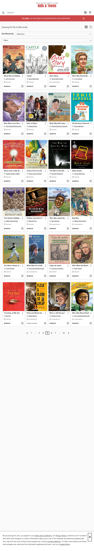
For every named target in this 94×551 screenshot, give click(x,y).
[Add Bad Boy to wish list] (90, 228)
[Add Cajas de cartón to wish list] (67, 276)
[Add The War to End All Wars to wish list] (67, 181)
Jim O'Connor (10, 79)
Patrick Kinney (56, 316)
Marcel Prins (33, 221)
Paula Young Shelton (35, 174)
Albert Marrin (33, 316)
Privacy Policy (61, 536)
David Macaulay (34, 79)
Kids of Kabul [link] (32, 123)
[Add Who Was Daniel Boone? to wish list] (90, 86)
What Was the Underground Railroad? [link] (35, 266)
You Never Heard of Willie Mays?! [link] (12, 266)
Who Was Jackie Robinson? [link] (58, 218)
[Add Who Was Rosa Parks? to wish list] (90, 323)
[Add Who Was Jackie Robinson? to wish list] (67, 228)
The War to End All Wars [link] (58, 171)
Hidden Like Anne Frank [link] (35, 218)
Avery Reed (78, 268)
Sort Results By (8, 34)
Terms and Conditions (43, 536)
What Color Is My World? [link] (12, 171)
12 (64, 333)
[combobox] (42, 12)
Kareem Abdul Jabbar (13, 174)
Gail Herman (55, 221)
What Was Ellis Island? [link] (58, 123)
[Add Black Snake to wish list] (90, 181)
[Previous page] (27, 333)
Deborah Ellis (33, 126)
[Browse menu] (90, 12)
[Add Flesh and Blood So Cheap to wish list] (45, 323)
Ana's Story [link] (54, 76)
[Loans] (85, 13)
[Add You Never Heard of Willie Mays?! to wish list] (22, 276)
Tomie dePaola (79, 126)
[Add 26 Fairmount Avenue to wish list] (90, 133)
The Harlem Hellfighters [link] (12, 218)
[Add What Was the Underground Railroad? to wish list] (45, 276)
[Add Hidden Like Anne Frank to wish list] (45, 228)
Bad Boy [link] (75, 218)
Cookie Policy (64, 544)
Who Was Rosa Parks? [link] (80, 313)
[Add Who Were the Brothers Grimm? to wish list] (90, 276)
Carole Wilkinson (79, 174)
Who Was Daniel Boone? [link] (81, 76)
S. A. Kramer (78, 79)
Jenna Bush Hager (57, 79)
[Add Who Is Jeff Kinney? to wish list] (67, 323)
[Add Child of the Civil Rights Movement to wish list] (45, 181)
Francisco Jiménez (57, 268)
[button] (86, 28)
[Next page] (68, 333)
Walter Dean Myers (12, 221)
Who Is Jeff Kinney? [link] (57, 313)
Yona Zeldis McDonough (13, 126)
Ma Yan (8, 316)
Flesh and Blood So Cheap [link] (35, 313)
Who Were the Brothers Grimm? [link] (81, 266)
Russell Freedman (57, 174)
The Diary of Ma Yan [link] (12, 313)
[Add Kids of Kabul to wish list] (45, 133)
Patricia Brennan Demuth (59, 126)
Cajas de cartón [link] (56, 266)
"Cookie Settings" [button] (54, 541)
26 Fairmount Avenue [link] (80, 123)
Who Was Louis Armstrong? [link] (12, 123)
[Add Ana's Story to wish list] (67, 86)
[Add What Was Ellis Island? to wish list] (67, 133)
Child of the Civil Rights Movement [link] (35, 171)
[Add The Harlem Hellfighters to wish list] (22, 228)
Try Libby (25, 18)
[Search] (3, 12)
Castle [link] (29, 76)
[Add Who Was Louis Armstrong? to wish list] (22, 133)
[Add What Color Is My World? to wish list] (22, 181)
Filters (6, 40)
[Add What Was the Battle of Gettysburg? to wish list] (22, 86)
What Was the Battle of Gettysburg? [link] (12, 76)
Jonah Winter (10, 268)
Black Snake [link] (77, 171)
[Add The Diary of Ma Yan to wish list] (22, 323)
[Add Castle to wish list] (45, 86)
